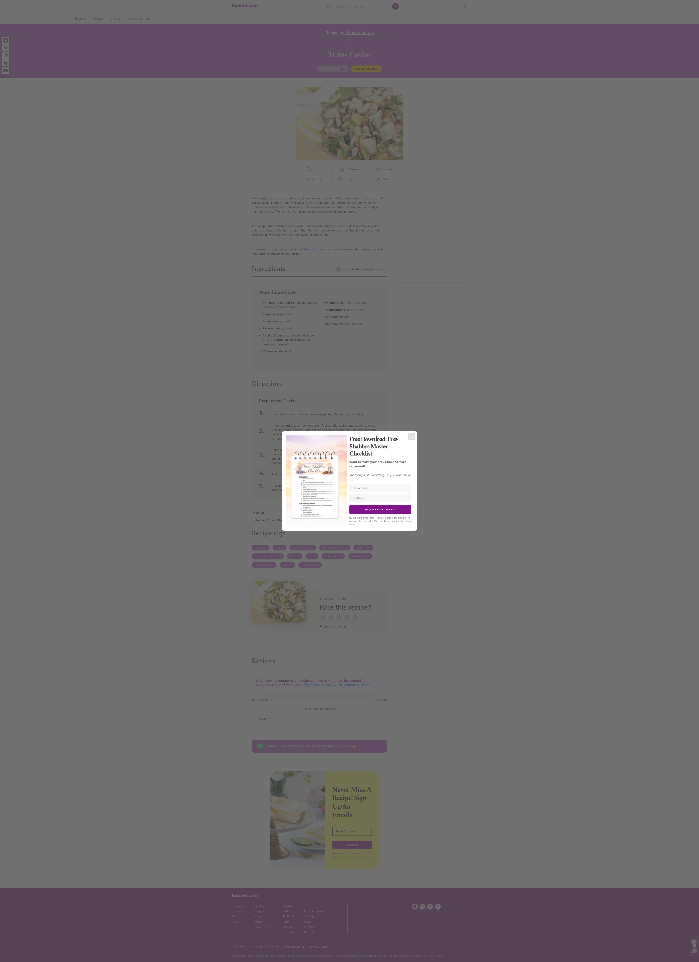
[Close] (411, 436)
